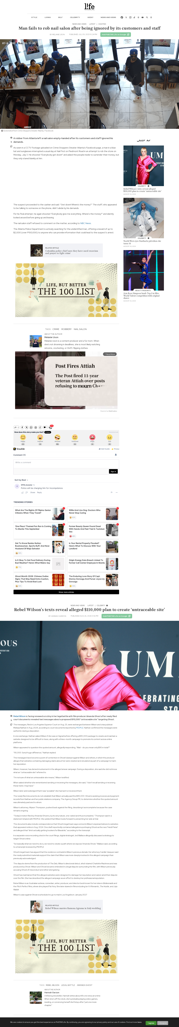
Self (60, 17)
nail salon (80, 329)
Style (34, 17)
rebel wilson (52, 985)
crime (55, 329)
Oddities (102, 24)
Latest (92, 24)
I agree (151, 1023)
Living (48, 17)
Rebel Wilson (19, 716)
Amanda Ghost (84, 985)
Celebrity (75, 17)
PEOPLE (79, 727)
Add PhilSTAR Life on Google (114, 34)
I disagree (163, 1023)
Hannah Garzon (58, 616)
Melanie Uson (58, 34)
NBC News (85, 223)
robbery (66, 329)
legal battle (68, 985)
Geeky (90, 17)
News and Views (108, 17)
